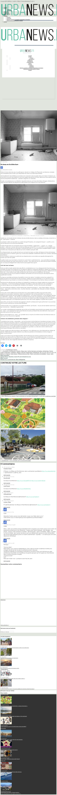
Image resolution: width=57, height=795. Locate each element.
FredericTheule (8, 468)
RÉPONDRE (7, 475)
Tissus (48, 354)
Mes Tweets (4, 693)
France (8, 9)
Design (5, 15)
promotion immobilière (40, 354)
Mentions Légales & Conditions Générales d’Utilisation (18, 19)
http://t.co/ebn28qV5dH (48, 471)
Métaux (19, 352)
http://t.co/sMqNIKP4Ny (24, 488)
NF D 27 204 (43, 352)
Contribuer (9, 18)
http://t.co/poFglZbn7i (32, 496)
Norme (8, 354)
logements (7, 352)
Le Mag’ (5, 8)
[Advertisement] (28, 88)
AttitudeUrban (7, 494)
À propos (5, 16)
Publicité (8, 17)
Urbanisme (6, 11)
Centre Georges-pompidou (34, 351)
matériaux (13, 352)
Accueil (5, 7)
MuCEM (23, 352)
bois (25, 351)
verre (52, 354)
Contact (5, 21)
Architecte (6, 351)
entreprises (46, 351)
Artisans (18, 351)
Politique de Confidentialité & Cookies (15, 20)
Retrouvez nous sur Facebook (8, 628)
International (9, 10)
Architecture (6, 12)
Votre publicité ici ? (5, 625)
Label (2, 352)
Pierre (31, 354)
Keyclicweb (7, 478)
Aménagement (7, 14)
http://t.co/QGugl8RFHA (24, 480)
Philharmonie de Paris (23, 354)
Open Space (13, 354)
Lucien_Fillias (7, 502)
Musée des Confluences (32, 352)
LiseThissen (7, 486)
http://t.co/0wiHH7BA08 (38, 480)
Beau (22, 351)
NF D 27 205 (50, 352)
